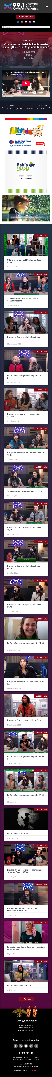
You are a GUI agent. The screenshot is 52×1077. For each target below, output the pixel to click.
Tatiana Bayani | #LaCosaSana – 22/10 (24, 491)
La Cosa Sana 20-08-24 (17, 834)
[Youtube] (26, 21)
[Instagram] (30, 21)
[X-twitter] (22, 21)
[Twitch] (34, 21)
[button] (47, 6)
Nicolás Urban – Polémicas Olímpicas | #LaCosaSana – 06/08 (24, 871)
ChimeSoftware (33, 1070)
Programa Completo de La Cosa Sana (24, 720)
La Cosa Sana (29, 58)
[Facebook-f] (18, 21)
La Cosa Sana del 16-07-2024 (20, 985)
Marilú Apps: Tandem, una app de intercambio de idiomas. (22, 909)
